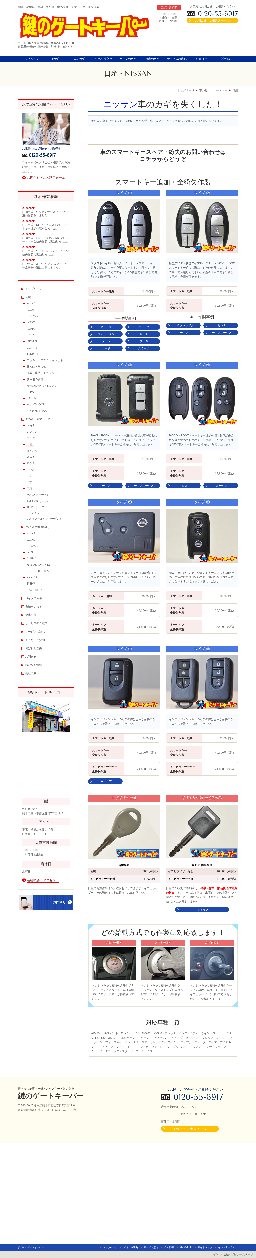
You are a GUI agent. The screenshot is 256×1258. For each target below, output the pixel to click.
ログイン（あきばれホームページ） (233, 1254)
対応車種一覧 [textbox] (163, 1022)
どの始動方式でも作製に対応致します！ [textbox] (163, 933)
